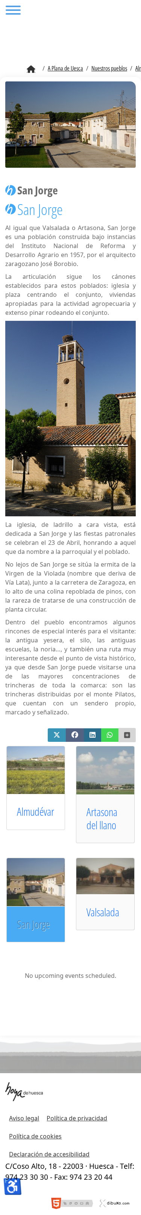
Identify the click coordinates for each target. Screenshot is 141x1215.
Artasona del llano (101, 818)
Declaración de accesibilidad (49, 1154)
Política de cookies (35, 1136)
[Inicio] (31, 69)
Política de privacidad (77, 1118)
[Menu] (13, 11)
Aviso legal (24, 1118)
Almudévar (35, 811)
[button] (56, 735)
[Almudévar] (43, 769)
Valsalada (102, 912)
